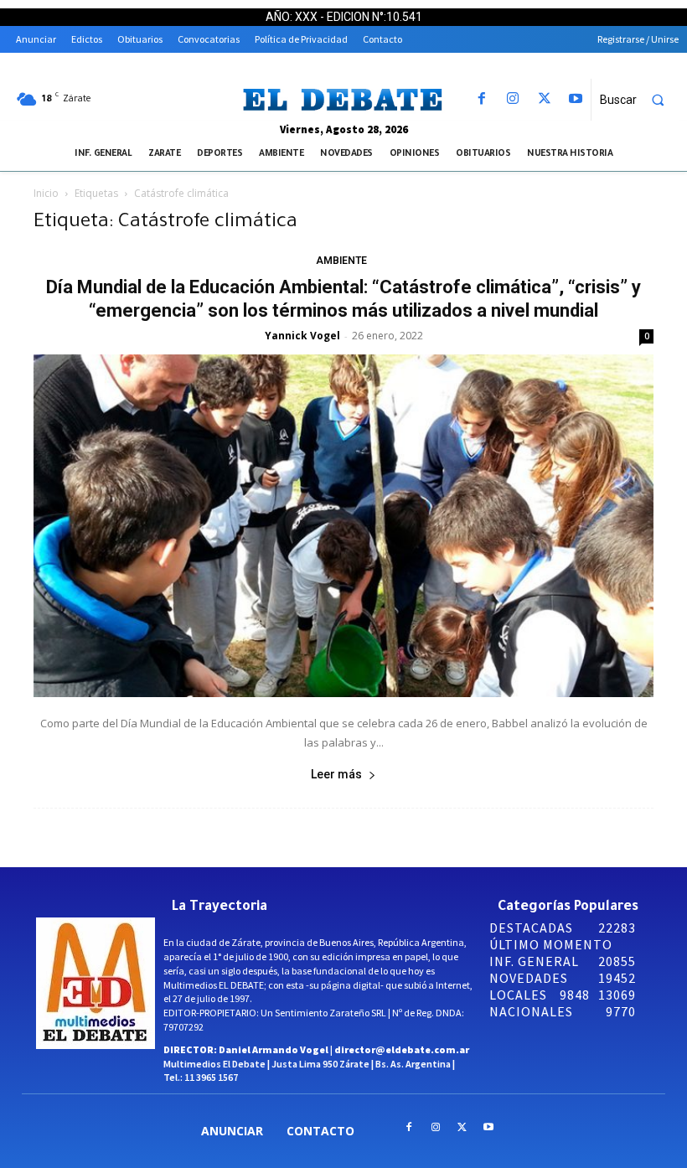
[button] (639, 100)
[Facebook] (482, 99)
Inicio (46, 193)
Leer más (336, 774)
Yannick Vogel (302, 335)
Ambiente (341, 260)
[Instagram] (513, 99)
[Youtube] (575, 99)
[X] (544, 99)
